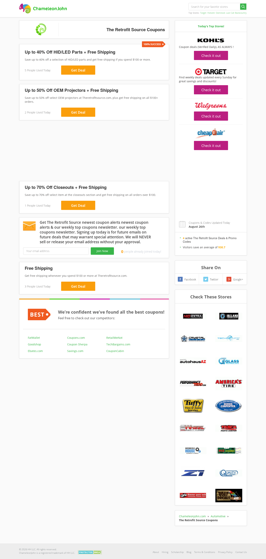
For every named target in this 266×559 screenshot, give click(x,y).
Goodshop (34, 344)
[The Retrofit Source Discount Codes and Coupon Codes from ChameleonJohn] (43, 8)
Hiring (165, 552)
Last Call (230, 12)
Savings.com (75, 351)
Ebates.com (35, 351)
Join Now (102, 251)
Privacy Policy (225, 552)
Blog (189, 552)
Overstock (220, 12)
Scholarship (177, 552)
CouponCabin (115, 351)
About (156, 552)
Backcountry (241, 12)
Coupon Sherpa (77, 344)
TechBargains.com (118, 344)
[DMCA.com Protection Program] (90, 552)
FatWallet (34, 338)
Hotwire (211, 12)
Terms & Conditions (204, 552)
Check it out (211, 55)
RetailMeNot (114, 338)
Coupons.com (76, 338)
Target (203, 12)
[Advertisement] (94, 151)
